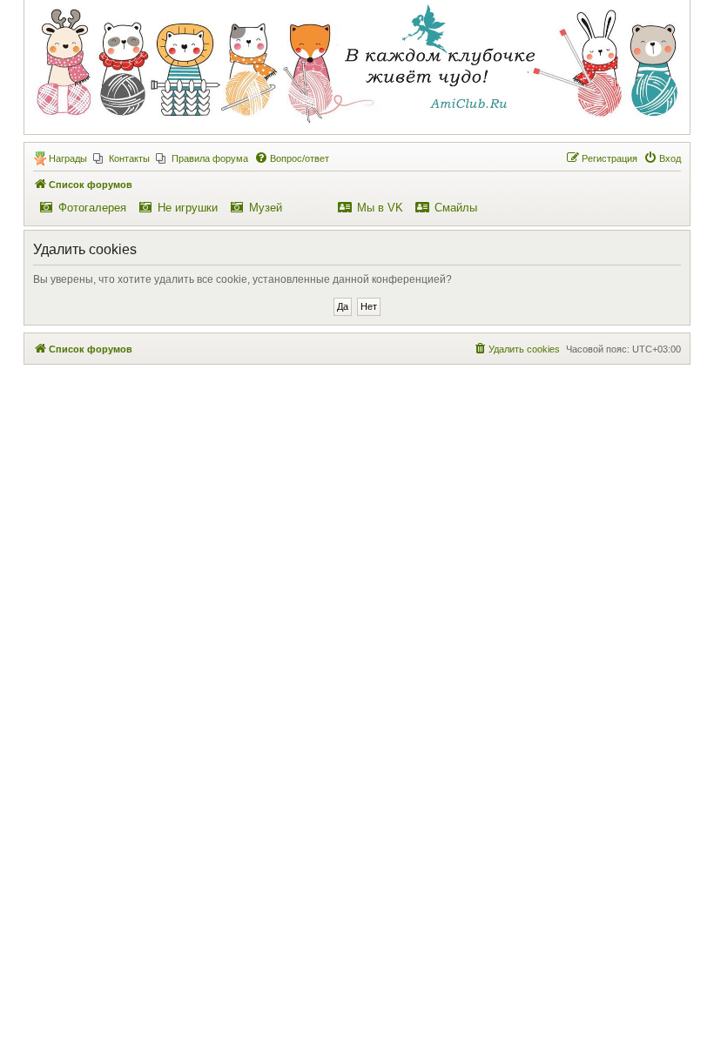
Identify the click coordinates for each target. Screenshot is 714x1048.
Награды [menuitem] (68, 158)
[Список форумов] (356, 66)
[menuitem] (121, 158)
